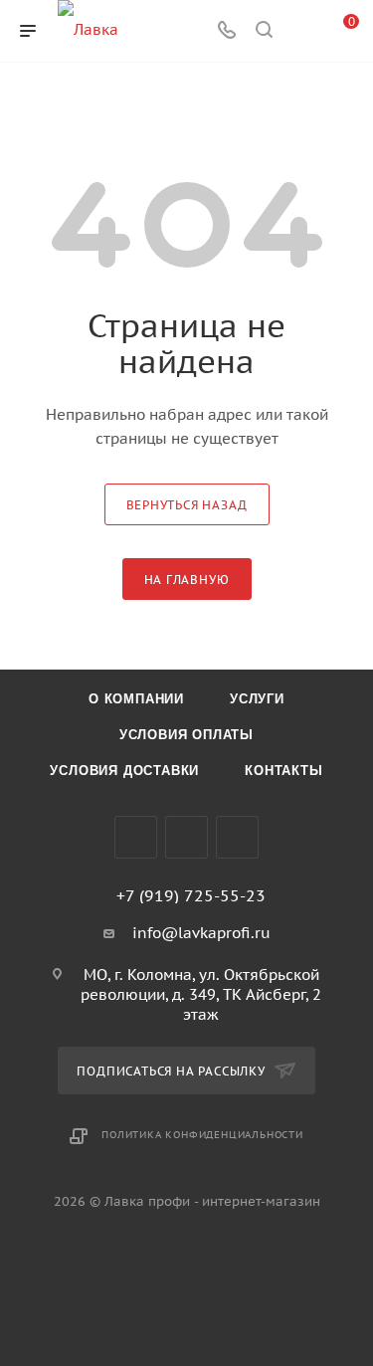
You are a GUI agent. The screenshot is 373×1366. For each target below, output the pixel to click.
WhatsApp (237, 837)
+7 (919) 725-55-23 (191, 895)
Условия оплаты (186, 734)
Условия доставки (124, 770)
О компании (136, 698)
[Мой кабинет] (301, 31)
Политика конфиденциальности (202, 1134)
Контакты (283, 770)
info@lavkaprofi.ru (201, 932)
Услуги (257, 698)
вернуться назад (187, 504)
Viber (186, 837)
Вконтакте (135, 837)
